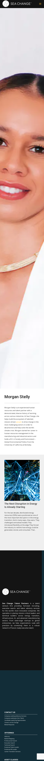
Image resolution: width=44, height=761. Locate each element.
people (18, 422)
